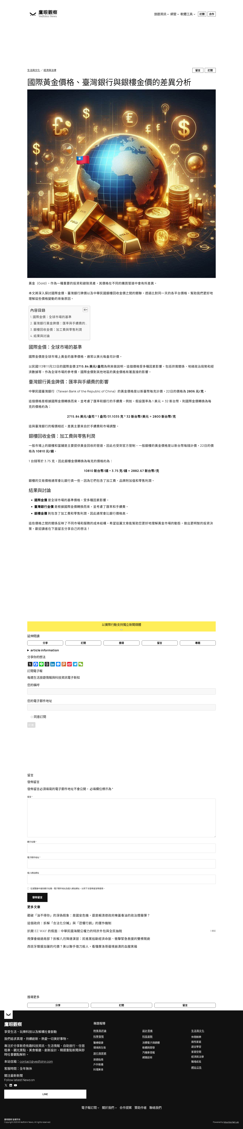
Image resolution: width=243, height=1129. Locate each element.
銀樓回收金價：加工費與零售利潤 (57, 329)
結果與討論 (42, 336)
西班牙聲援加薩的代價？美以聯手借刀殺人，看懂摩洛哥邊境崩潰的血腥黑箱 (82, 946)
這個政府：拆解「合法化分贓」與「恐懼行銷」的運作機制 (69, 923)
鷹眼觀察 (48, 12)
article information (45, 650)
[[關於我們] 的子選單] (116, 1107)
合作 (211, 14)
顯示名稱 (31, 841)
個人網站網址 (33, 872)
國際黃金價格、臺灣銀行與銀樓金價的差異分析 (109, 82)
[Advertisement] (111, 43)
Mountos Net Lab (231, 1122)
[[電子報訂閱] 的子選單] (98, 1107)
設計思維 (147, 1031)
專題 (197, 643)
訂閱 (202, 14)
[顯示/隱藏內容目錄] (84, 309)
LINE (45, 1094)
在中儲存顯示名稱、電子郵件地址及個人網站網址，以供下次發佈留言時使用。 (67, 888)
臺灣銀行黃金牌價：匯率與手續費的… (60, 323)
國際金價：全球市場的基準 (52, 317)
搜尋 (121, 643)
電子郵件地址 (33, 857)
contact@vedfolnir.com (36, 1061)
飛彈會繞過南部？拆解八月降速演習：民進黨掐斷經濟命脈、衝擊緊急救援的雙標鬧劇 (88, 939)
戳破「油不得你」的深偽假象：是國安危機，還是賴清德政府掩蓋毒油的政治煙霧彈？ (88, 915)
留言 (197, 70)
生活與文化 (33, 70)
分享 (45, 643)
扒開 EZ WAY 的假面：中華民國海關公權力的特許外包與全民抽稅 (74, 931)
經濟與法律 (50, 70)
